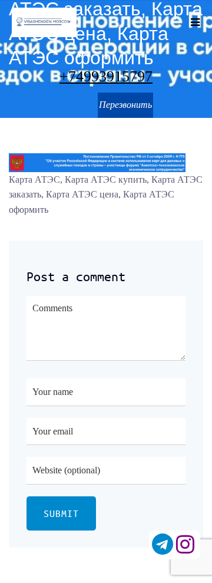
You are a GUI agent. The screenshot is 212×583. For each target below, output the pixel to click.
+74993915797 (106, 77)
